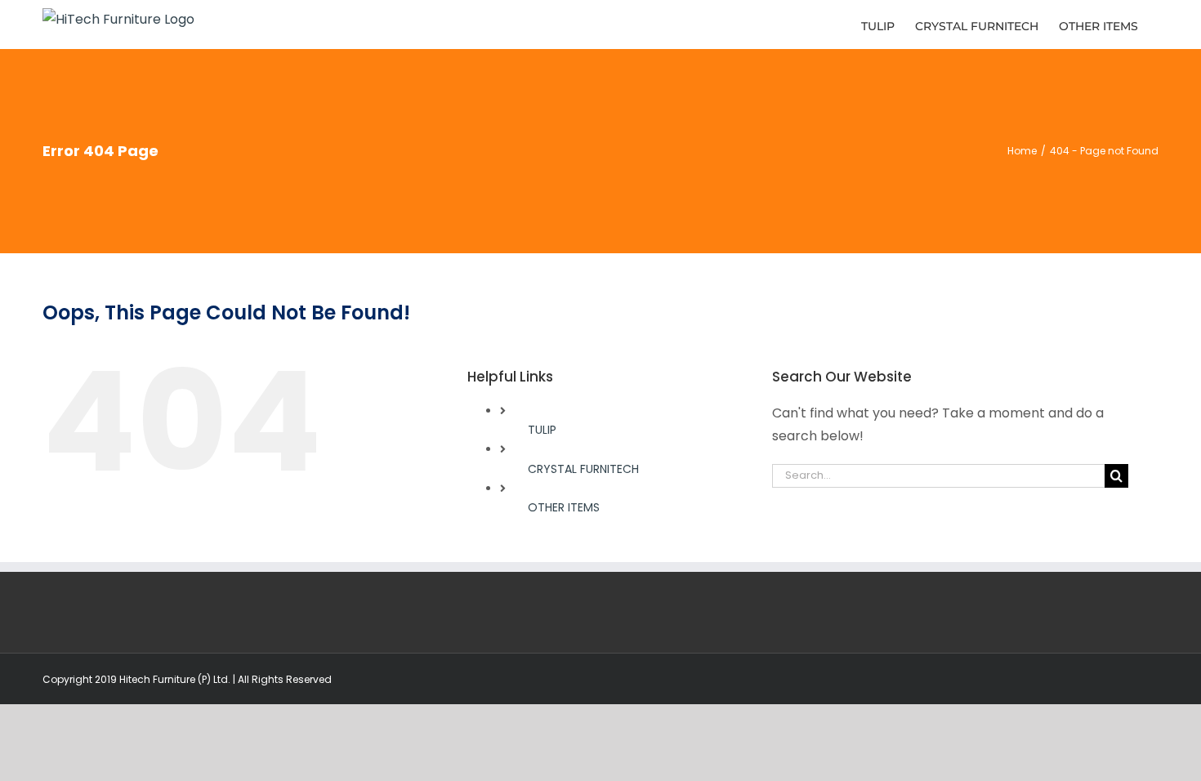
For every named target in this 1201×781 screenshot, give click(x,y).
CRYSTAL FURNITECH (583, 469)
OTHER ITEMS (564, 507)
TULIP (542, 430)
